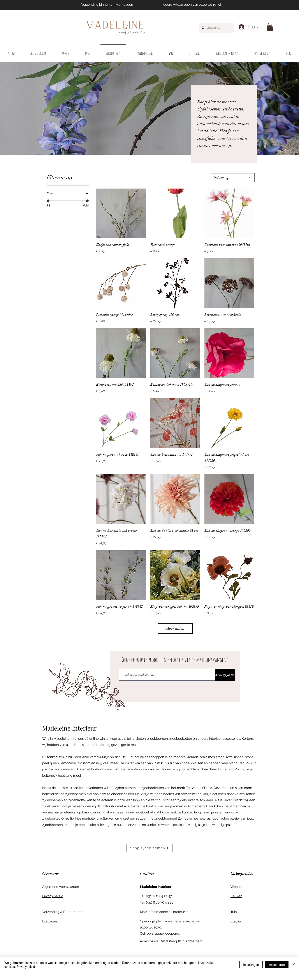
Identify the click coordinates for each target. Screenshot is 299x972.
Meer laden (175, 628)
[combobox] (233, 177)
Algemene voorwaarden (60, 887)
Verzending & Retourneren (62, 912)
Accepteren (277, 964)
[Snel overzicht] (121, 213)
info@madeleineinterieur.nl (168, 912)
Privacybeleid (26, 966)
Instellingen (251, 964)
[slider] (48, 200)
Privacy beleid (52, 896)
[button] (269, 27)
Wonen (236, 887)
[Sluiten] (293, 965)
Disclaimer (50, 921)
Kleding (236, 921)
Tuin (233, 912)
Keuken (236, 896)
